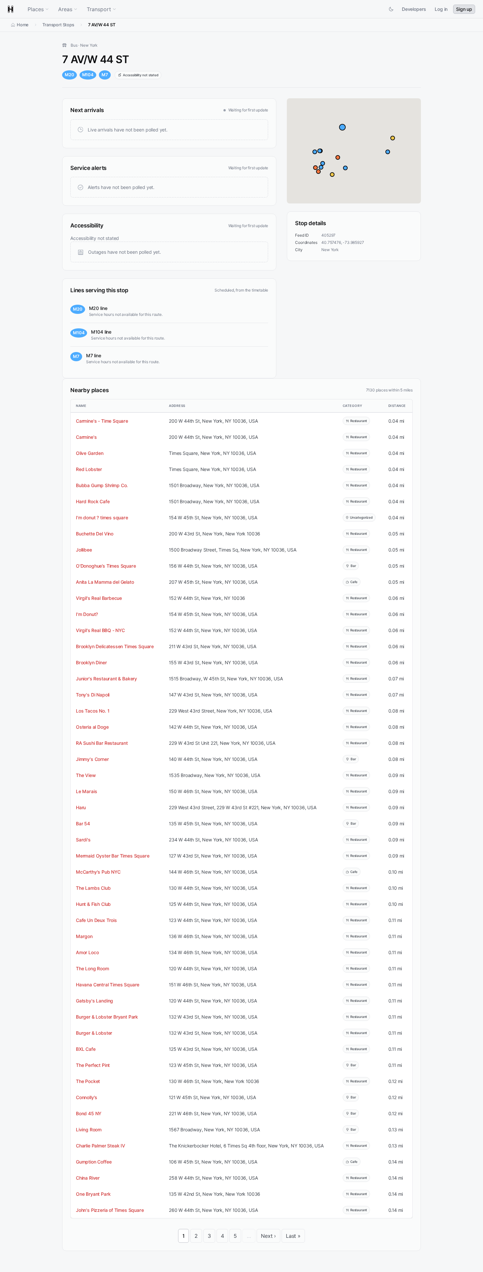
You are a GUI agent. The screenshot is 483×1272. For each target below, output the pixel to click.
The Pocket (88, 1081)
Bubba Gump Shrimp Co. (102, 485)
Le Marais (86, 791)
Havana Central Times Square (107, 984)
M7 (105, 74)
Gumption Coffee (93, 1162)
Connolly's (86, 1097)
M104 (88, 74)
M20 (69, 74)
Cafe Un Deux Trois (96, 920)
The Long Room (92, 968)
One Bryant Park (93, 1194)
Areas (65, 9)
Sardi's (83, 839)
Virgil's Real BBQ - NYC (100, 630)
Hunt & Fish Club (93, 904)
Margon (84, 936)
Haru (81, 807)
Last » (293, 1236)
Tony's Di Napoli (92, 694)
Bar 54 (83, 823)
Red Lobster (89, 469)
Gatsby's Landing (94, 1000)
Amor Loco (87, 952)
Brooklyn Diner (91, 662)
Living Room (89, 1129)
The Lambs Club (93, 888)
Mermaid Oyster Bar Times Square (113, 856)
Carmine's (86, 437)
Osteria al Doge (92, 727)
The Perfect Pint (93, 1065)
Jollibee (84, 550)
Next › (268, 1236)
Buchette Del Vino (94, 533)
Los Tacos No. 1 (92, 711)
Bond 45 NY (89, 1113)
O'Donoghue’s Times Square (106, 566)
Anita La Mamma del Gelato (105, 582)
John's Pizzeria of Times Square (110, 1210)
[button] (342, 127)
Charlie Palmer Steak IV (100, 1145)
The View (86, 775)
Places (36, 9)
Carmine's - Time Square (102, 421)
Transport (99, 9)
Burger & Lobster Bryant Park (107, 1017)
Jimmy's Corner (92, 759)
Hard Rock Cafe (93, 501)
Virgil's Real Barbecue (99, 598)
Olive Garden (90, 453)
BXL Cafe (86, 1049)
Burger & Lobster (94, 1033)
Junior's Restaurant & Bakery (106, 678)
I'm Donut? (87, 614)
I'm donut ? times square (102, 517)
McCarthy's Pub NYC (98, 872)
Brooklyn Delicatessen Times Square (115, 646)
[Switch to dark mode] (391, 9)
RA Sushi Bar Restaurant (102, 743)
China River (88, 1178)
